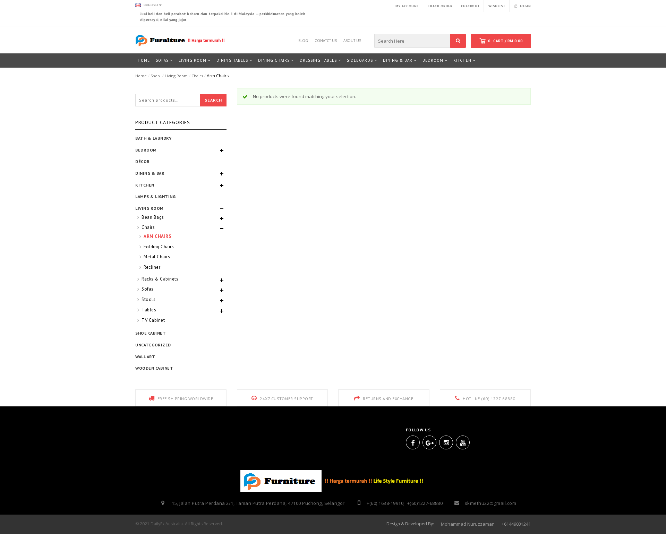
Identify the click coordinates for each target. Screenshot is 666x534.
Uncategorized (153, 344)
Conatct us (326, 39)
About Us (352, 39)
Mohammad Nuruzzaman (468, 524)
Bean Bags (153, 217)
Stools (148, 299)
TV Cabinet (153, 320)
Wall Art (145, 356)
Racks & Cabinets (160, 279)
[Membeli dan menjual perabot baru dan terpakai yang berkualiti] (181, 40)
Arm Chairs (157, 236)
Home (141, 75)
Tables (149, 310)
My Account (407, 6)
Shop (155, 75)
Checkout (470, 6)
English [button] (150, 5)
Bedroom (146, 150)
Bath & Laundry (153, 138)
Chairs (197, 75)
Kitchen (144, 185)
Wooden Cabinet (154, 368)
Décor (142, 161)
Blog (303, 39)
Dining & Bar (149, 173)
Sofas (148, 289)
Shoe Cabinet (150, 333)
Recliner (152, 267)
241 (527, 524)
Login (525, 6)
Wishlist (497, 6)
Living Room (176, 75)
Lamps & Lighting (155, 196)
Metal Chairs (157, 257)
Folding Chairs (159, 247)
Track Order (440, 6)
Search (213, 100)
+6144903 (511, 524)
